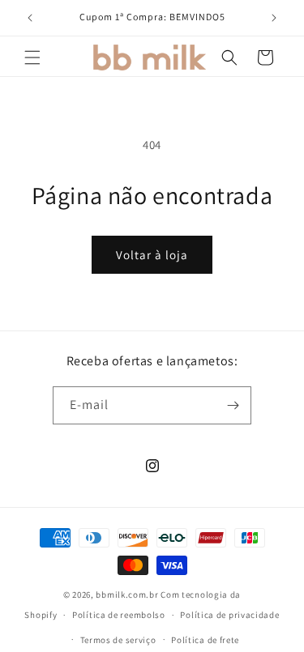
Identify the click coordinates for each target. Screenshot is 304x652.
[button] (32, 57)
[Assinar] (232, 405)
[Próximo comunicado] (274, 18)
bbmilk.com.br (127, 594)
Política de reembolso (118, 614)
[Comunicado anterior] (30, 18)
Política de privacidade (229, 614)
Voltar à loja (152, 254)
